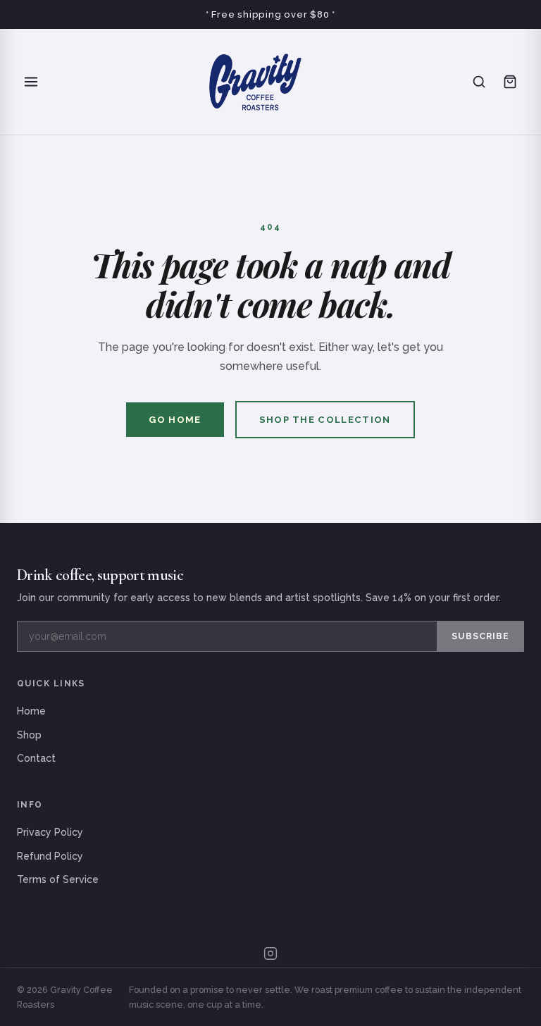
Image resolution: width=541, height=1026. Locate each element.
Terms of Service (58, 879)
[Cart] (510, 82)
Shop (29, 735)
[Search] (479, 82)
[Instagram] (270, 953)
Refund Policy (50, 856)
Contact (36, 758)
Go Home (175, 419)
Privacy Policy (50, 832)
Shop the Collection (325, 419)
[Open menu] (31, 82)
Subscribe (480, 636)
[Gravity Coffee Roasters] (255, 82)
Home (31, 711)
